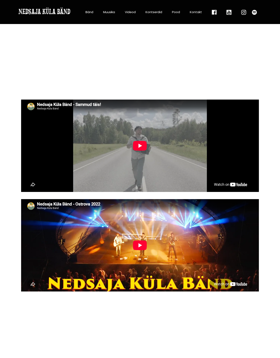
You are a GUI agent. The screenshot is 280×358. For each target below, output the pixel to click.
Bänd (89, 12)
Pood (176, 12)
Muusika (109, 12)
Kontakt (196, 12)
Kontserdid (154, 12)
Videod (130, 12)
